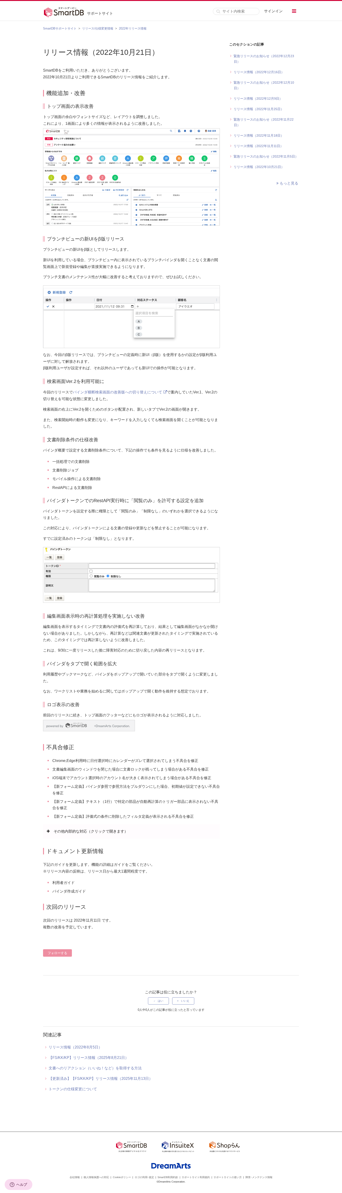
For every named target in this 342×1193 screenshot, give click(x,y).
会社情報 (75, 1177)
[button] (294, 11)
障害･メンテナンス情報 (258, 1177)
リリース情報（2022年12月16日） (259, 72)
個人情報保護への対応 (96, 1177)
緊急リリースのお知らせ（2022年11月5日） (266, 156)
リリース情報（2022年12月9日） (258, 98)
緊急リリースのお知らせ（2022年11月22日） (264, 122)
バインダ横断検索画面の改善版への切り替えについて (117, 392)
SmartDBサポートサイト (60, 28)
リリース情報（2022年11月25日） (259, 109)
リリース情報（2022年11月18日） (259, 135)
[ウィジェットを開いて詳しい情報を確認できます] (18, 1185)
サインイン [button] (273, 11)
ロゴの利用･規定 (144, 1177)
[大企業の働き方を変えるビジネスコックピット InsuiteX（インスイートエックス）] (178, 1147)
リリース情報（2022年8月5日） (75, 1047)
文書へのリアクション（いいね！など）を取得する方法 (95, 1068)
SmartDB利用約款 (168, 1177)
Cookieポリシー (122, 1177)
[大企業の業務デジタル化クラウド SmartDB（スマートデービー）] (131, 1147)
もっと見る (289, 183)
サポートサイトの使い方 (228, 1177)
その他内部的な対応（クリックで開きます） (91, 831)
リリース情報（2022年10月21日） (259, 167)
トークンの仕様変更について (73, 1089)
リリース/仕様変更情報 (97, 28)
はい (160, 1000)
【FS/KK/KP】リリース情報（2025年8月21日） (89, 1058)
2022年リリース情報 (133, 28)
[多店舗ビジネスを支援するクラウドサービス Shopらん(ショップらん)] (224, 1147)
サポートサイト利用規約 (196, 1177)
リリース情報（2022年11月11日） (258, 146)
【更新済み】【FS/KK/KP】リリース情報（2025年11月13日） (101, 1079)
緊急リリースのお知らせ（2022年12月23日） (264, 58)
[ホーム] (65, 11)
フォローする (57, 953)
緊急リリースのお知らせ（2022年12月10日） (264, 85)
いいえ (185, 1000)
